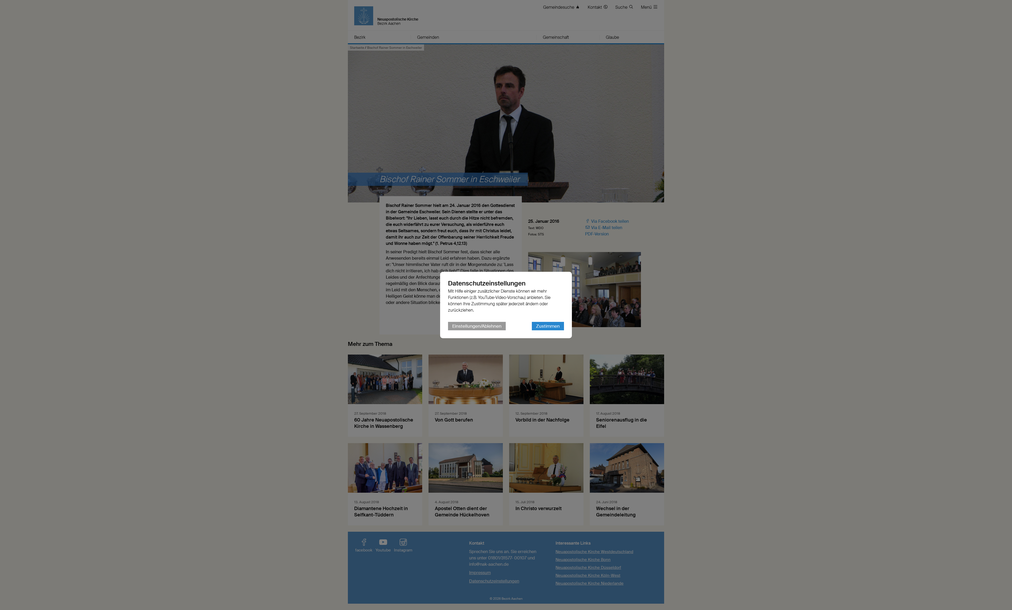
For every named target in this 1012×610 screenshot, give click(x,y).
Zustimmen (548, 326)
